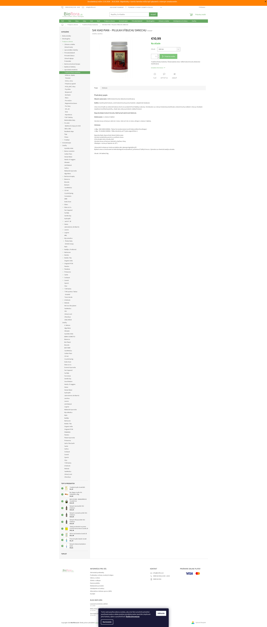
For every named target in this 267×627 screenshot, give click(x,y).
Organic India (68, 261)
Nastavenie (107, 622)
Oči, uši (67, 109)
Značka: (97, 34)
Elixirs (66, 205)
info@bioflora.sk (158, 573)
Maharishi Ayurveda (70, 171)
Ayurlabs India (68, 148)
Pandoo (66, 266)
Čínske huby (68, 241)
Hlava (66, 98)
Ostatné (67, 294)
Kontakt (92, 594)
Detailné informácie (157, 68)
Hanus (66, 224)
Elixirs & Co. (68, 207)
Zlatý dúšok (68, 320)
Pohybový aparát (70, 84)
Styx (65, 286)
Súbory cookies (95, 578)
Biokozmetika (66, 36)
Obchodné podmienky (117, 7)
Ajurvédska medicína (70, 70)
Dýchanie (68, 95)
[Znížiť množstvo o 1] (158, 57)
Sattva (66, 168)
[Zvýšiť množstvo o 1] (158, 55)
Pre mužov (68, 101)
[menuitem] (62, 21)
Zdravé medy (68, 47)
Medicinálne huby (69, 120)
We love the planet (70, 306)
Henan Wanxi (68, 157)
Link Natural (68, 165)
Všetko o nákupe (95, 581)
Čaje (65, 134)
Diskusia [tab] (104, 88)
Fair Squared (68, 210)
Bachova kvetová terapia (72, 64)
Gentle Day (67, 216)
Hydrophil (67, 219)
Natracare (67, 252)
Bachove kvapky (69, 176)
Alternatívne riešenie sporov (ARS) (101, 591)
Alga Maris (67, 174)
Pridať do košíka (170, 56)
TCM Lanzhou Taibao (70, 292)
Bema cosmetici (69, 151)
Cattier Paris (68, 154)
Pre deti (66, 123)
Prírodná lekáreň (69, 53)
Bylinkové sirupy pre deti (73, 126)
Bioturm (66, 185)
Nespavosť (68, 92)
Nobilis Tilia (68, 258)
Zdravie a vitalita (69, 44)
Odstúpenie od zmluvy (97, 588)
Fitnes (66, 137)
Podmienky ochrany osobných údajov (140, 7)
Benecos (67, 179)
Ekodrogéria (66, 39)
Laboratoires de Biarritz (71, 227)
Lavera (66, 230)
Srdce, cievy (69, 81)
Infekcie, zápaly (70, 75)
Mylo (65, 247)
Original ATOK (68, 264)
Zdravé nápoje (69, 58)
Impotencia (68, 115)
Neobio (66, 255)
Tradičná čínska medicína (72, 73)
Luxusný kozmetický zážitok (99, 604)
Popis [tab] (96, 88)
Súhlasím (161, 613)
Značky (64, 145)
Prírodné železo (69, 56)
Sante (66, 275)
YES (65, 311)
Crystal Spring (68, 193)
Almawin (67, 162)
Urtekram (67, 300)
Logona (66, 233)
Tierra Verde (68, 297)
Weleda (66, 303)
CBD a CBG (67, 129)
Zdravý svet (68, 314)
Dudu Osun (67, 202)
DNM (65, 199)
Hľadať (153, 14)
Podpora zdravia (67, 42)
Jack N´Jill (67, 221)
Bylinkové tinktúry (70, 67)
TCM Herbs (67, 289)
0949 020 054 (157, 579)
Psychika (68, 89)
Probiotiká (67, 61)
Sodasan (67, 278)
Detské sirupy (69, 244)
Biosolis (66, 182)
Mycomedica (68, 238)
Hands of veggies (69, 160)
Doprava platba (95, 583)
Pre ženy (68, 106)
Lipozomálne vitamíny (71, 50)
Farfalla (66, 213)
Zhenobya (67, 317)
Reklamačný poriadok (97, 586)
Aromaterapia (66, 143)
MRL (65, 235)
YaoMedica (67, 309)
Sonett (66, 280)
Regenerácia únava (71, 103)
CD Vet (66, 190)
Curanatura (67, 196)
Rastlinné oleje (69, 131)
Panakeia (67, 269)
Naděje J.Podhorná (70, 249)
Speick (66, 283)
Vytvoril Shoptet (201, 623)
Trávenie (68, 78)
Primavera (67, 272)
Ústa (66, 112)
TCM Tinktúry (68, 117)
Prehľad (66, 140)
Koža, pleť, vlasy (70, 87)
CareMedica (68, 188)
